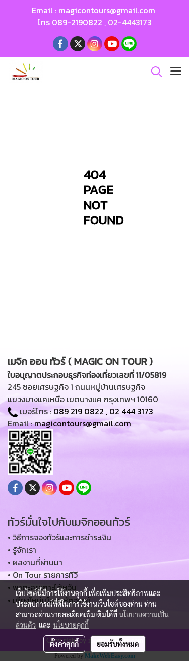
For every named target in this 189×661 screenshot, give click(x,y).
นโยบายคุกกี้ (71, 624)
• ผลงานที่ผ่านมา (35, 562)
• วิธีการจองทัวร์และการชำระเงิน (59, 537)
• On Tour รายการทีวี (43, 575)
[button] (153, 71)
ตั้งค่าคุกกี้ (64, 643)
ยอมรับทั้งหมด (118, 643)
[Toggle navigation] (176, 71)
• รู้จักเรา (22, 550)
